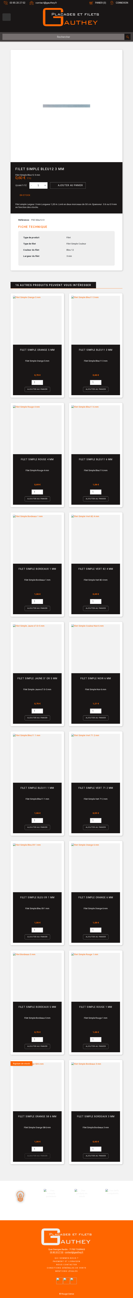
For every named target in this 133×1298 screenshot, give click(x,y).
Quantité (21, 185)
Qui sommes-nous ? (66, 1258)
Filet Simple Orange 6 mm (96, 897)
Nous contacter (66, 1265)
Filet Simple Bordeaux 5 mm (37, 1007)
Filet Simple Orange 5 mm (37, 350)
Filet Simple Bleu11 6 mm (95, 459)
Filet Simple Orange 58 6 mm (37, 1116)
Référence (23, 220)
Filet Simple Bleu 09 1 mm (37, 897)
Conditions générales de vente (66, 1268)
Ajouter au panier (68, 185)
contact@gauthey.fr (46, 2)
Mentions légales (66, 1271)
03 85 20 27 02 (17, 2)
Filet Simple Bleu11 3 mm (95, 350)
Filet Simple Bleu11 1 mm (37, 788)
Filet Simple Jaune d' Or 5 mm (37, 678)
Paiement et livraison (66, 1261)
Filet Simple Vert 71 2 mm (96, 788)
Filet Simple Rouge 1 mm (95, 1007)
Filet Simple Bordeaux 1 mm (37, 569)
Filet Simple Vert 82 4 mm (96, 569)
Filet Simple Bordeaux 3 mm (96, 1116)
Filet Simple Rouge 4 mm (37, 459)
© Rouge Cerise (66, 1294)
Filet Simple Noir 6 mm (95, 678)
